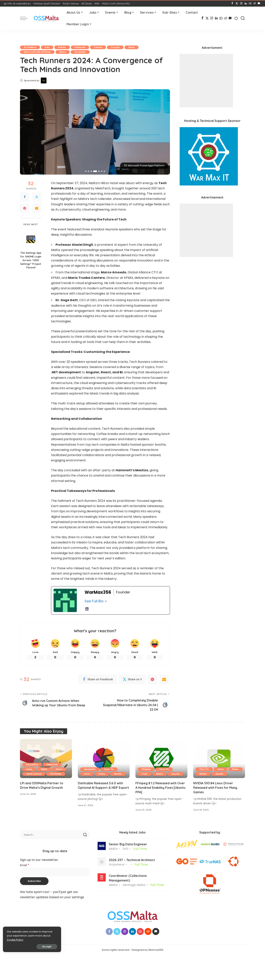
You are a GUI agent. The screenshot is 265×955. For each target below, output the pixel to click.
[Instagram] (241, 3)
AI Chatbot (30, 47)
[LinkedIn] (245, 3)
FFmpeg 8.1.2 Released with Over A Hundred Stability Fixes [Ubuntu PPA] (160, 787)
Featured (80, 47)
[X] (237, 3)
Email (24, 865)
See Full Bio (94, 601)
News (62, 52)
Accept (46, 946)
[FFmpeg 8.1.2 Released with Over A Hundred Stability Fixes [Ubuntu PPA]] (161, 758)
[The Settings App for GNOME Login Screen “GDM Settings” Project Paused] (31, 239)
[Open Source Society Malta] (46, 18)
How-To (109, 769)
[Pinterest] (24, 208)
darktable (89, 769)
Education (32, 764)
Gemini (98, 47)
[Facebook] (232, 3)
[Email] (36, 208)
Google (115, 47)
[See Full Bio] (106, 601)
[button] (85, 171)
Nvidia (203, 773)
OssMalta (80, 52)
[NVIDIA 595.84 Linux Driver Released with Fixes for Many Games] (219, 758)
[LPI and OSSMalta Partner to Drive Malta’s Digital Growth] (46, 758)
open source (33, 773)
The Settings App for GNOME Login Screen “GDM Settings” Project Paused (30, 260)
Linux (29, 769)
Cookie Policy (15, 939)
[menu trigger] (26, 18)
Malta (131, 47)
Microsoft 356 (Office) (37, 52)
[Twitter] (36, 197)
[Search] (242, 18)
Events (62, 47)
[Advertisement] (206, 80)
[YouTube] (250, 3)
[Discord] (259, 3)
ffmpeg (146, 769)
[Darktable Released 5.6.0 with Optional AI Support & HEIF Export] (104, 758)
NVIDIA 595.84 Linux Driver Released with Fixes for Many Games (215, 787)
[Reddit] (254, 3)
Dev (47, 47)
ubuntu (118, 773)
